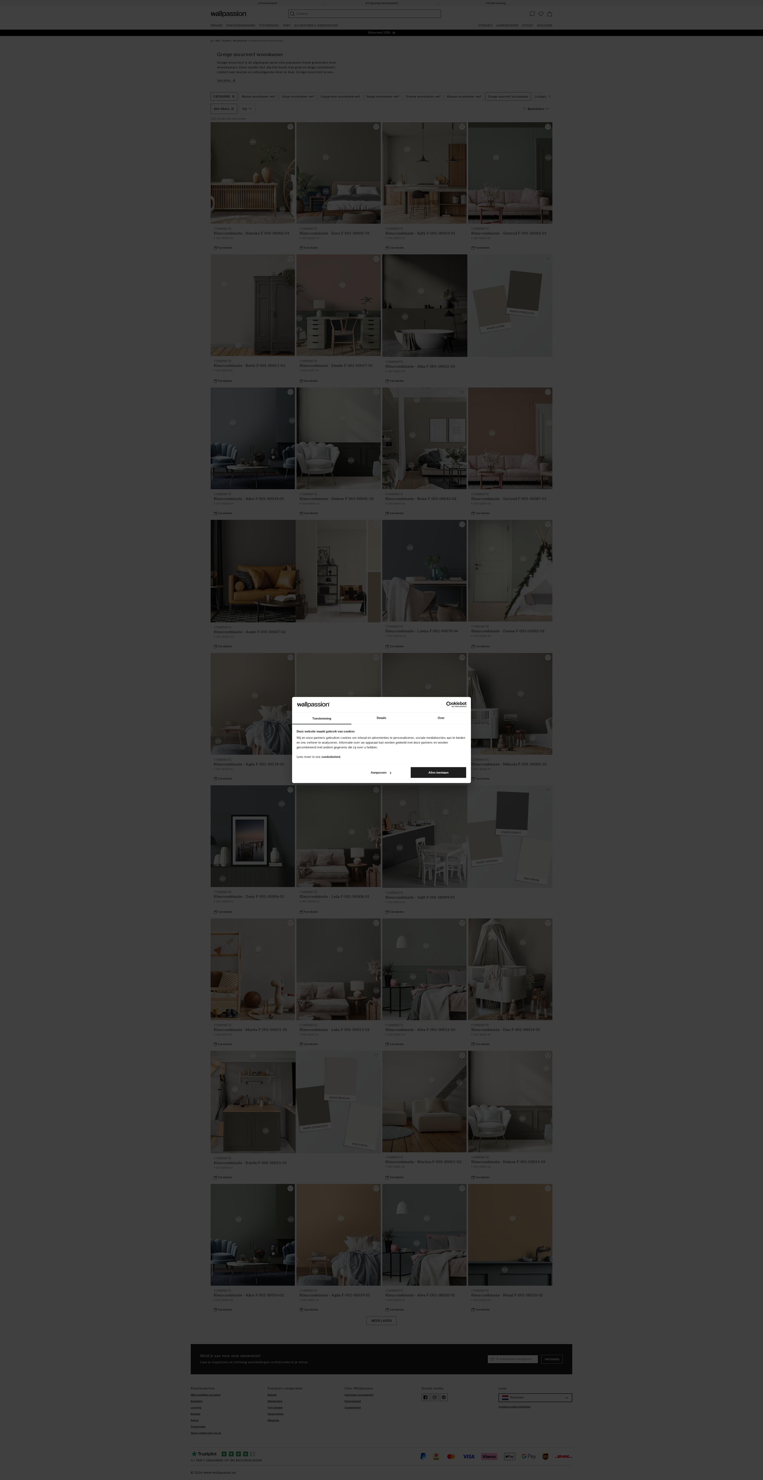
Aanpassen (378, 772)
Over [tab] (441, 717)
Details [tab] (381, 717)
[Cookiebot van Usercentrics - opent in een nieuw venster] (449, 705)
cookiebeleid (330, 756)
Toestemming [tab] (321, 718)
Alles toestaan (438, 772)
